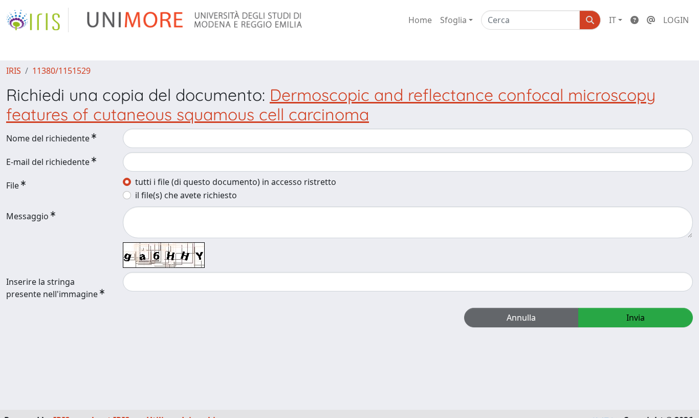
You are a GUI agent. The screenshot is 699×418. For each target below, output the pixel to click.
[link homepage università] (195, 20)
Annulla (521, 317)
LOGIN (676, 20)
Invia (635, 317)
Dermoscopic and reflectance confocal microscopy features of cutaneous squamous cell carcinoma (331, 104)
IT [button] (612, 20)
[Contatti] (651, 20)
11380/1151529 (61, 70)
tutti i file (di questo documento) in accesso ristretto (235, 181)
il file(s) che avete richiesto (186, 195)
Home (420, 20)
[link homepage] (37, 20)
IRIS (13, 70)
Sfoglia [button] (453, 20)
